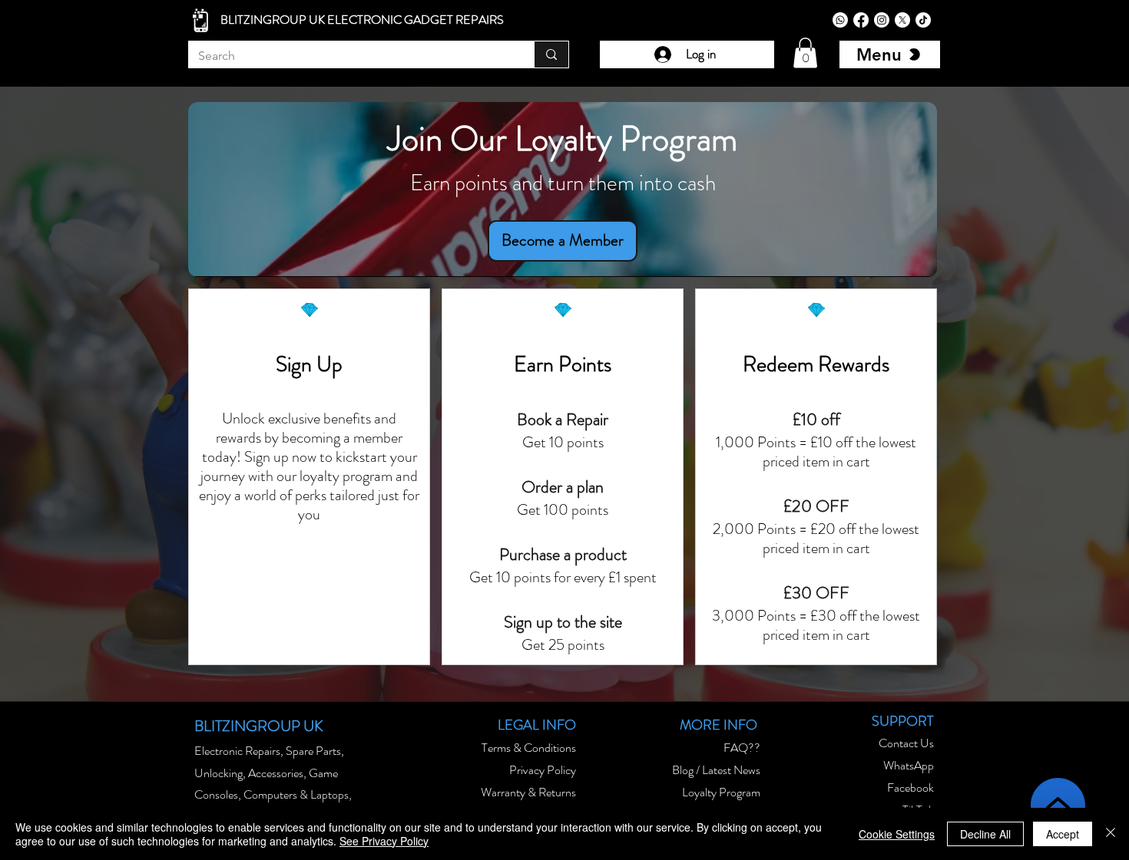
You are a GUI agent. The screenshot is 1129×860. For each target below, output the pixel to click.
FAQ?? (741, 747)
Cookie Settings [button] (897, 834)
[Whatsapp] (840, 20)
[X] (902, 20)
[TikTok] (923, 20)
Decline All (985, 834)
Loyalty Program (721, 792)
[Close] (1110, 834)
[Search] (551, 54)
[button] (805, 53)
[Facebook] (861, 20)
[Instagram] (881, 20)
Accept (1062, 834)
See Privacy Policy (384, 840)
